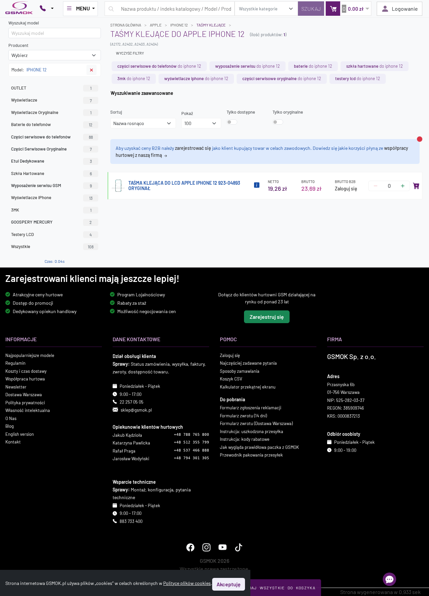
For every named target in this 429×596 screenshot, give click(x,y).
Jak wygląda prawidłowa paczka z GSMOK (259, 447)
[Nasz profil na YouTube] (222, 547)
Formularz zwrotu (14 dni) (243, 415)
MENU (83, 8)
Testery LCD (51, 234)
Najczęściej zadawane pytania (248, 363)
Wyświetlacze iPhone (52, 197)
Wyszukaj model (23, 22)
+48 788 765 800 (191, 434)
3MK (51, 210)
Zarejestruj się (267, 316)
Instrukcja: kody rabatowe (244, 439)
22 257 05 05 (131, 402)
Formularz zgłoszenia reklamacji (250, 407)
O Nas (10, 418)
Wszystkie (52, 246)
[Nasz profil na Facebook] (190, 547)
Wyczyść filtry (130, 53)
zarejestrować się (193, 148)
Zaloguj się (346, 188)
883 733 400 (131, 521)
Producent (18, 45)
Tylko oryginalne (287, 112)
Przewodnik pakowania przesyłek (251, 455)
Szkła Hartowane (51, 173)
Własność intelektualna (27, 410)
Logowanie (405, 8)
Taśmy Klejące (211, 24)
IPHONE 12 (179, 24)
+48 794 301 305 (191, 458)
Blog (9, 426)
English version (19, 434)
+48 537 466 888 (191, 450)
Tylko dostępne (241, 112)
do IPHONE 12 (159, 66)
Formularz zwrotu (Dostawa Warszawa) (256, 423)
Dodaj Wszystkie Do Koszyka (279, 587)
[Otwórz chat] (389, 579)
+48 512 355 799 (191, 442)
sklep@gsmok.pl (136, 410)
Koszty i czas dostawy (26, 371)
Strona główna (125, 24)
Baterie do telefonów (52, 124)
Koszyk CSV (231, 378)
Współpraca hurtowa (25, 378)
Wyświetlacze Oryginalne (51, 112)
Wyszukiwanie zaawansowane (142, 93)
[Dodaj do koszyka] (416, 185)
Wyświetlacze (51, 100)
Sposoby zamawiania (239, 371)
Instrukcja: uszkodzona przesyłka (251, 431)
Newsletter (15, 387)
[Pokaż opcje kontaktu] (46, 8)
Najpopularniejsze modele (29, 355)
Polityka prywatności (25, 402)
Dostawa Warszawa (23, 394)
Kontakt (13, 441)
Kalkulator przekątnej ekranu (247, 387)
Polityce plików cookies (187, 583)
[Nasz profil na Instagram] (206, 547)
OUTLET (51, 88)
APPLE (156, 24)
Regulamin (15, 363)
